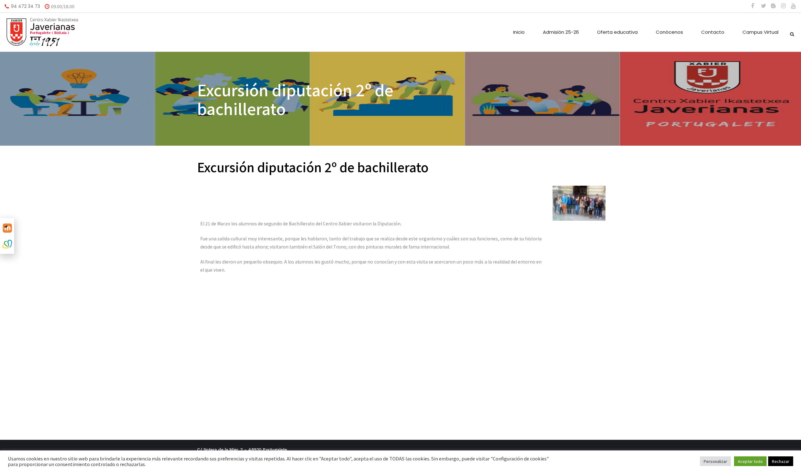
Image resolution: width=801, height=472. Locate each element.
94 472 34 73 (25, 6)
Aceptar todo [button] (750, 461)
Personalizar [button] (715, 461)
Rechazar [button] (780, 461)
